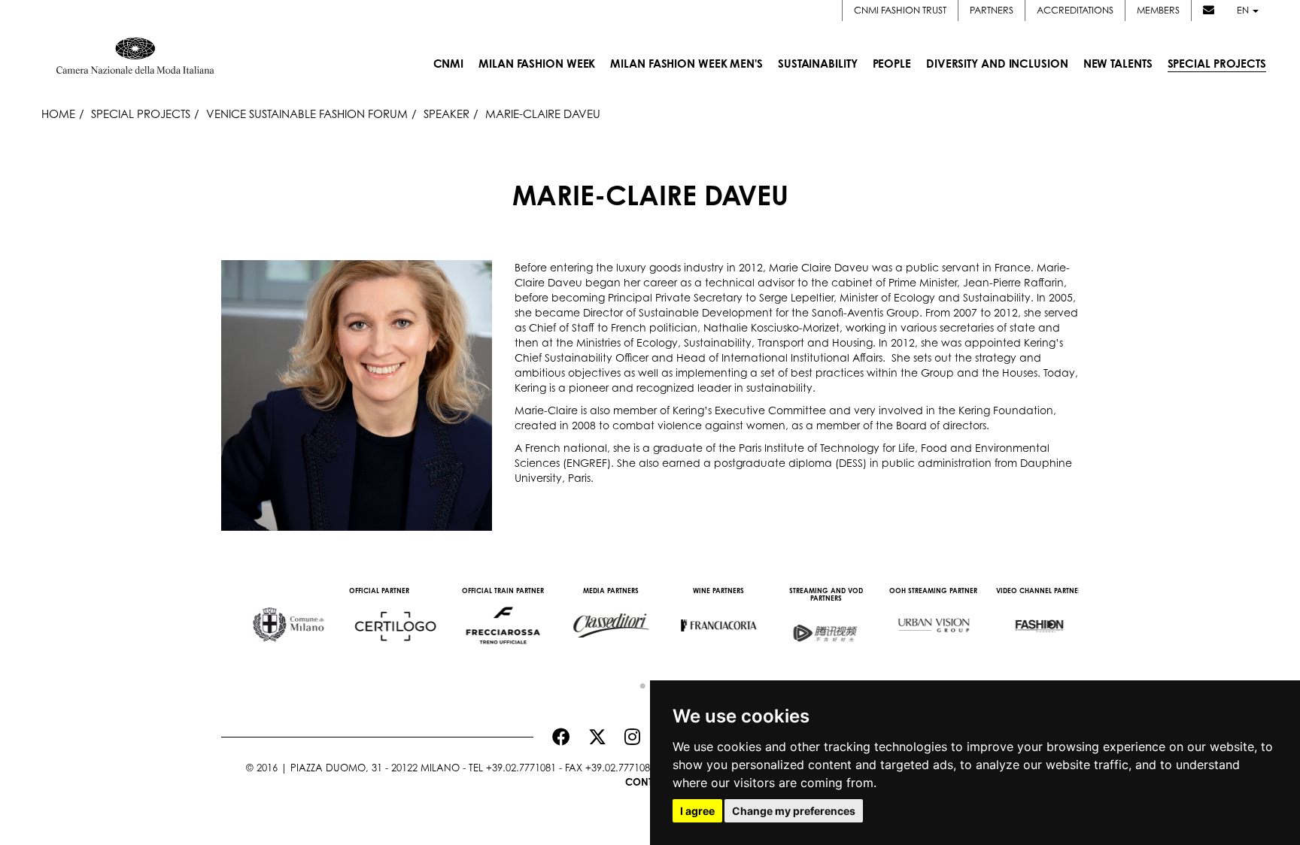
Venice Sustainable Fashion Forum (307, 113)
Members (1158, 10)
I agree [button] (697, 810)
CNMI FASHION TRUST (900, 10)
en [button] (1244, 10)
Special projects (140, 113)
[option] (275, 618)
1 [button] (638, 682)
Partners (991, 10)
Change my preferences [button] (793, 810)
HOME (58, 113)
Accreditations (1075, 10)
